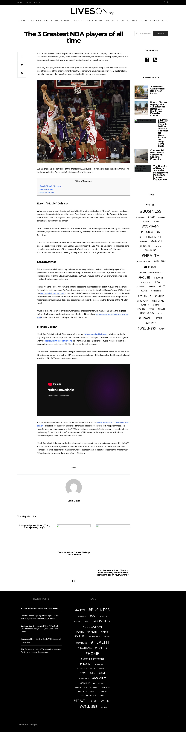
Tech (134, 21)
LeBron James (45, 189)
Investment (146, 282)
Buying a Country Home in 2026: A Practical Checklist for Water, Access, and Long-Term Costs (39, 629)
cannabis (140, 217)
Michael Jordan (46, 192)
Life (163, 286)
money (145, 296)
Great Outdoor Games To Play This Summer (73, 553)
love (144, 290)
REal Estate (158, 301)
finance (146, 246)
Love (31, 21)
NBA (74, 468)
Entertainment (44, 21)
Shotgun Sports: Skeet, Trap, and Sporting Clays (34, 526)
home (151, 267)
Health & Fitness (63, 21)
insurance (158, 278)
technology (147, 313)
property (143, 301)
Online (160, 296)
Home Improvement (151, 272)
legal (153, 286)
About (28, 2)
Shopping (110, 21)
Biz (128, 21)
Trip (159, 318)
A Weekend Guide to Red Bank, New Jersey (157, 89)
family (144, 241)
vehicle (151, 323)
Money (98, 21)
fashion (157, 241)
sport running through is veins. (58, 340)
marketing (156, 291)
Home (20, 2)
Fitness (158, 246)
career (162, 217)
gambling (151, 250)
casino (147, 222)
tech (162, 309)
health (152, 255)
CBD (157, 221)
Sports (143, 21)
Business (151, 211)
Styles (120, 21)
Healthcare (143, 261)
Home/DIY (154, 21)
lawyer (142, 286)
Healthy (160, 261)
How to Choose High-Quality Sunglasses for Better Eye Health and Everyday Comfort (158, 109)
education (151, 232)
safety (145, 305)
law (158, 282)
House (145, 277)
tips (160, 313)
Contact (38, 2)
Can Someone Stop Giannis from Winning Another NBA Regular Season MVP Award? (112, 572)
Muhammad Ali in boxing (96, 334)
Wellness (148, 328)
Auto (164, 21)
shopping (157, 305)
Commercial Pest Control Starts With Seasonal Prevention (157, 154)
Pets (76, 21)
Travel (22, 21)
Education (87, 21)
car (152, 217)
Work (162, 329)
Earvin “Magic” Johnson (49, 186)
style (152, 309)
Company (151, 226)
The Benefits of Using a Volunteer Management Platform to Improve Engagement (160, 173)
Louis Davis (74, 500)
